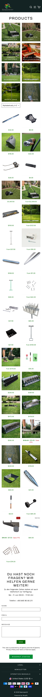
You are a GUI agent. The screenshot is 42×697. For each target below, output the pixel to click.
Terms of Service (25, 649)
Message (6, 624)
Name (4, 606)
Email (4, 615)
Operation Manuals (20, 674)
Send (21, 642)
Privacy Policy (11, 649)
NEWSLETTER (20, 669)
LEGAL (20, 665)
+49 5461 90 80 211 (25, 601)
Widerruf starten (21, 657)
